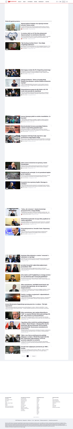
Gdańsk (38, 406)
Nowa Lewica (54, 405)
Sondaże (6, 405)
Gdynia (38, 409)
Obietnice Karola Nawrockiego (9, 406)
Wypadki (6, 404)
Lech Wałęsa (22, 409)
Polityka (47, 1)
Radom (38, 410)
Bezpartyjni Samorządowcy (56, 407)
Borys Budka (22, 406)
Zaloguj (63, 1)
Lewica (53, 404)
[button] (60, 1)
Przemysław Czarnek (24, 400)
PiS (52, 398)
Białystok (38, 408)
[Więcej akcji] (51, 23)
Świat (24, 1)
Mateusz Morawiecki (24, 399)
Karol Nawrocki (23, 410)
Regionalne (41, 1)
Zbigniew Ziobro (23, 401)
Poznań (38, 405)
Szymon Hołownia (23, 405)
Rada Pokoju (6, 400)
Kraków (38, 401)
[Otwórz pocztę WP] (57, 1)
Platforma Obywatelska (55, 400)
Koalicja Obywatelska (55, 399)
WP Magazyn (7, 398)
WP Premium (30, 1)
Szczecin (38, 404)
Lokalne (38, 398)
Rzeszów (38, 412)
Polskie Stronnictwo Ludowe (56, 401)
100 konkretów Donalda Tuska (9, 407)
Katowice (38, 411)
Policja (6, 401)
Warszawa (38, 399)
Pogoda (35, 1)
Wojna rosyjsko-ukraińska (8, 399)
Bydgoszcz (38, 407)
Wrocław (38, 400)
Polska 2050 (54, 406)
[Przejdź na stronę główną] (6, 2)
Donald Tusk (22, 404)
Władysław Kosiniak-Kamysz (25, 408)
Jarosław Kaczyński (23, 398)
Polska (19, 1)
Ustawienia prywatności (53, 420)
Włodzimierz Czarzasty (24, 407)
